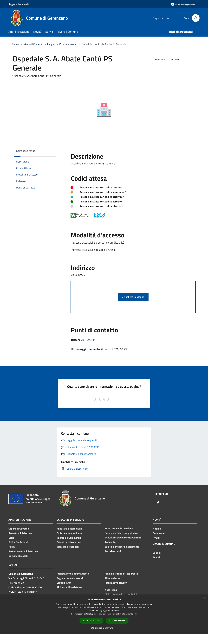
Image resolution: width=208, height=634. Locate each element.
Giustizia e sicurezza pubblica (121, 533)
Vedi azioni (175, 59)
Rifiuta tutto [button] (117, 620)
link (135, 613)
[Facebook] (166, 18)
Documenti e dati (18, 556)
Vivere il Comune (33, 44)
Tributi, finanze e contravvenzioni (123, 537)
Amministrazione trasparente (121, 574)
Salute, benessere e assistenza (122, 547)
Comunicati (159, 533)
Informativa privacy (116, 583)
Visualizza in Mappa (133, 297)
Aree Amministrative (20, 533)
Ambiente (110, 542)
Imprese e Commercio (69, 538)
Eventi (156, 557)
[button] (104, 628)
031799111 (89, 340)
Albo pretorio (112, 578)
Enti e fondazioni (18, 542)
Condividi (158, 59)
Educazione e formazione (119, 528)
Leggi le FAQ (64, 583)
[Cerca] (196, 18)
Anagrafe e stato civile (69, 528)
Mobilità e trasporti (68, 547)
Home (15, 44)
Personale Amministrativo (23, 551)
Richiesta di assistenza (69, 587)
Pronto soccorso (68, 44)
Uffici (11, 538)
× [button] (204, 598)
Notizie (157, 528)
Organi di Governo (18, 528)
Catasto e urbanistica (69, 542)
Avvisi (156, 538)
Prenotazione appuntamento (73, 574)
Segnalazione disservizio (70, 578)
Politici (12, 547)
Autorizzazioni (113, 551)
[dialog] (104, 614)
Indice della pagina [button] (25, 151)
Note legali (111, 590)
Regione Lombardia (19, 4)
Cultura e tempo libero (69, 533)
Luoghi (51, 44)
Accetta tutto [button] (91, 620)
